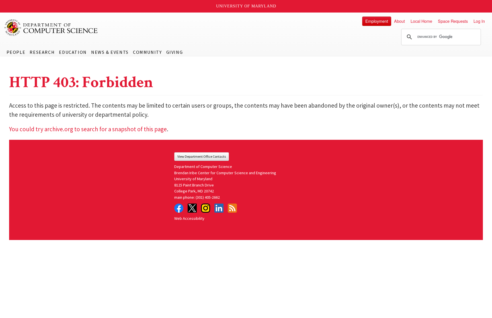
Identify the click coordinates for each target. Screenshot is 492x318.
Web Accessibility (189, 218)
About (399, 21)
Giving (174, 52)
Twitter (192, 208)
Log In (479, 21)
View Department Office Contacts (201, 156)
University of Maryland (246, 6)
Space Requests (453, 21)
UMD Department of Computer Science (51, 27)
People (16, 52)
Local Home (421, 21)
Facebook (178, 208)
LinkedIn (219, 208)
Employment (376, 21)
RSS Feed (232, 208)
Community (147, 52)
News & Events (110, 52)
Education (73, 52)
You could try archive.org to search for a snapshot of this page (88, 129)
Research (42, 52)
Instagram (205, 208)
